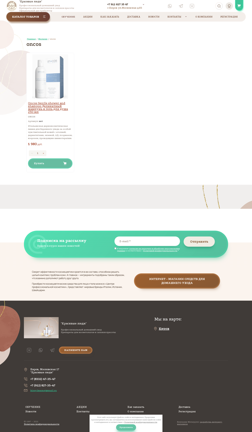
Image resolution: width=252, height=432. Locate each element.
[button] (177, 281)
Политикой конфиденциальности (160, 251)
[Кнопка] (144, 4)
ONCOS (31, 116)
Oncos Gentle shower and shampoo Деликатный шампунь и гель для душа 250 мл (48, 107)
